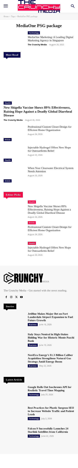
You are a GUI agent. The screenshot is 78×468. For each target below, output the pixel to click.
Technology (34, 32)
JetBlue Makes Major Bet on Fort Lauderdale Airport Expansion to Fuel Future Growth (50, 317)
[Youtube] (21, 297)
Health (8, 103)
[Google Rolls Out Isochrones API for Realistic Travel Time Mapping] (14, 394)
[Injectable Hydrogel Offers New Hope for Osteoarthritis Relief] (14, 154)
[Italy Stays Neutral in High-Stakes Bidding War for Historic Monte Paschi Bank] (14, 341)
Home (6, 16)
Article (8, 139)
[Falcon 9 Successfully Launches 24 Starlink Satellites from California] (14, 435)
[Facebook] (6, 297)
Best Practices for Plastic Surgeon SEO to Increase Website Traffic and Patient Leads (51, 411)
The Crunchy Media (13, 120)
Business (33, 324)
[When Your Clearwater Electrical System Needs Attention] (14, 175)
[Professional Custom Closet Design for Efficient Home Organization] (14, 133)
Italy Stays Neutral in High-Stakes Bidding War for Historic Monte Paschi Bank (51, 337)
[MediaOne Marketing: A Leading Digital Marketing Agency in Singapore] (14, 39)
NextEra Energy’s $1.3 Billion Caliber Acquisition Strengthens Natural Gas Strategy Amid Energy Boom (50, 358)
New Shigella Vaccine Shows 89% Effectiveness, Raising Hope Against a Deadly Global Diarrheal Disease (38, 111)
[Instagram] (11, 297)
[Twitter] (16, 297)
